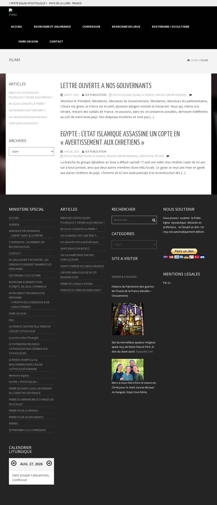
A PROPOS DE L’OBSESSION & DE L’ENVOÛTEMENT (30, 304)
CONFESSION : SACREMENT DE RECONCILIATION (26, 244)
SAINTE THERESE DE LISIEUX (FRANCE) (82, 266)
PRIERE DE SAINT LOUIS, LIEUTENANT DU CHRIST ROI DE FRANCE (30, 391)
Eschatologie (121, 95)
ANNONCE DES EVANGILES (24, 231)
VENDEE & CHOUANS (124, 277)
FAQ (11, 320)
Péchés (159, 156)
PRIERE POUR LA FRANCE (23, 410)
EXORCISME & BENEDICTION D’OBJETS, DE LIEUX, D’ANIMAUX (27, 284)
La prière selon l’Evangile (23, 338)
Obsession (146, 156)
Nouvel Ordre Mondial (170, 95)
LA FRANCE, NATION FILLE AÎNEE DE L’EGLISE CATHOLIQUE (29, 329)
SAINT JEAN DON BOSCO (23, 123)
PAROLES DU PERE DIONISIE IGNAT (80, 290)
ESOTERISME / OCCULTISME (25, 275)
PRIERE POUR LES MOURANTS (26, 417)
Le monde (147, 95)
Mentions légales (19, 375)
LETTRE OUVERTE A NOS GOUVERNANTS (106, 86)
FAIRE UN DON (17, 313)
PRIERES (13, 423)
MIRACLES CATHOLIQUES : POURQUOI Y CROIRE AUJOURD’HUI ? (31, 95)
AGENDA (14, 224)
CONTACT (15, 253)
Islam (136, 95)
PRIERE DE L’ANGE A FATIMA (76, 284)
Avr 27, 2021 (71, 95)
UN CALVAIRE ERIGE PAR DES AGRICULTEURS (77, 257)
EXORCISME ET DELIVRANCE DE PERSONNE (27, 295)
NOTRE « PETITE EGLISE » (23, 382)
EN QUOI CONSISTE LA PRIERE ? (27, 104)
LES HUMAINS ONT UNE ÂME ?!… (28, 110)
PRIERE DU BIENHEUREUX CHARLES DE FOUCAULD (31, 402)
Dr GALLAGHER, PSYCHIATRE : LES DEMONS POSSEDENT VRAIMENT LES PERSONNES (30, 264)
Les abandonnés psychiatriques (28, 117)
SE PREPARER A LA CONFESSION (27, 430)
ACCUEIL (14, 218)
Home (194, 60)
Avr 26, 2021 (71, 151)
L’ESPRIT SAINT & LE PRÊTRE (27, 235)
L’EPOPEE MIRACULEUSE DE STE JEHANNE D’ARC (78, 275)
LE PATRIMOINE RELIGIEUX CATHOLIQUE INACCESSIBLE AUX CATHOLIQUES (28, 348)
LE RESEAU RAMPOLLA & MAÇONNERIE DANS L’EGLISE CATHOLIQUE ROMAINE (25, 364)
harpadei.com (144, 351)
